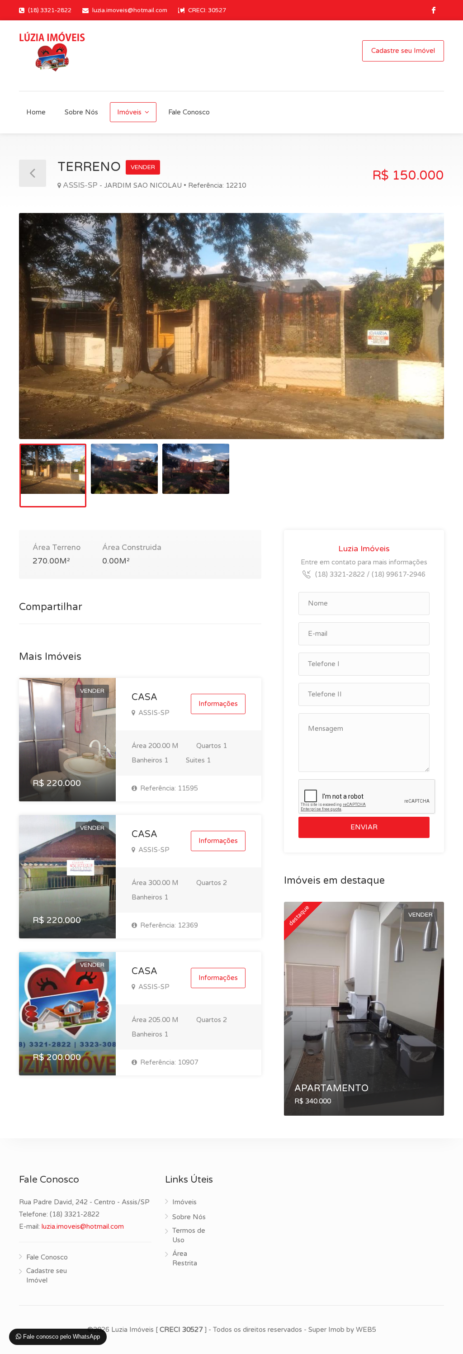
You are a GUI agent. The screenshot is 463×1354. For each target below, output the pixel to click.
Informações (218, 704)
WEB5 (366, 1330)
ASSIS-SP (153, 713)
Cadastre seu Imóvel (403, 51)
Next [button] (418, 337)
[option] (231, 326)
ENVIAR (364, 827)
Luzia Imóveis (364, 549)
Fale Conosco (189, 112)
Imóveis (129, 112)
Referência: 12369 (168, 925)
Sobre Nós (81, 112)
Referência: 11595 (168, 788)
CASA (144, 697)
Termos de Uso (188, 1235)
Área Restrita (184, 1258)
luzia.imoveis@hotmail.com (129, 10)
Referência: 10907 (168, 1062)
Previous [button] (44, 337)
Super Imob (326, 1330)
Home (36, 112)
